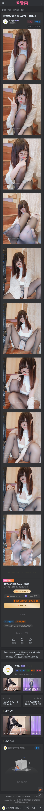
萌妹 (9, 10)
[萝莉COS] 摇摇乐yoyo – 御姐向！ (20, 15)
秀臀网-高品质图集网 (24, 800)
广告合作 (26, 796)
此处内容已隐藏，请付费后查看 (23, 572)
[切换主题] (40, 795)
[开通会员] (40, 789)
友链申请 (9, 796)
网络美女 (22, 622)
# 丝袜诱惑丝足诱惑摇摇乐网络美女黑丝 (18, 626)
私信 (38, 22)
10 (34, 670)
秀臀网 (11, 20)
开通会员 (23, 605)
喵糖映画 (16, 10)
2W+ (23, 670)
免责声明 (17, 796)
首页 (4, 10)
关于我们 (35, 796)
